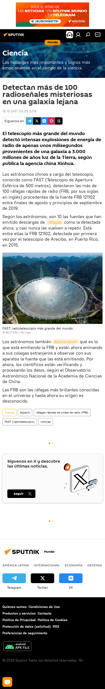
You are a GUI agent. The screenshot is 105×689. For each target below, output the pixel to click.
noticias (46, 421)
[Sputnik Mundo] (14, 36)
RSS (56, 626)
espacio (25, 412)
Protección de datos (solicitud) (26, 626)
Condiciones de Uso (44, 607)
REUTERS (12, 332)
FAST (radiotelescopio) (20, 421)
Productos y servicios (19, 613)
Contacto (45, 613)
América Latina (15, 565)
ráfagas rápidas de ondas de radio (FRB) (62, 412)
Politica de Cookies (52, 620)
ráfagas (54, 222)
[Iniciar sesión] (78, 34)
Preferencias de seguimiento (24, 633)
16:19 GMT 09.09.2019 (19, 111)
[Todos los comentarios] (7, 682)
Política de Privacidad (19, 620)
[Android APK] (17, 646)
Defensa (94, 565)
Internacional (47, 565)
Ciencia (9, 412)
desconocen (65, 341)
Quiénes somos (14, 607)
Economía (74, 565)
